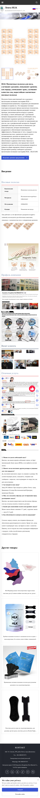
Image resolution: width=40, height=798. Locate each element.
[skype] (33, 772)
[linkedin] (12, 772)
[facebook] (7, 772)
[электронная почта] (37, 405)
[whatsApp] (37, 400)
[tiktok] (22, 772)
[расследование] (37, 391)
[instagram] (28, 772)
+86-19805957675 (21, 755)
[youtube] (17, 772)
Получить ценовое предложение (13, 157)
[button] (3, 46)
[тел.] (37, 395)
